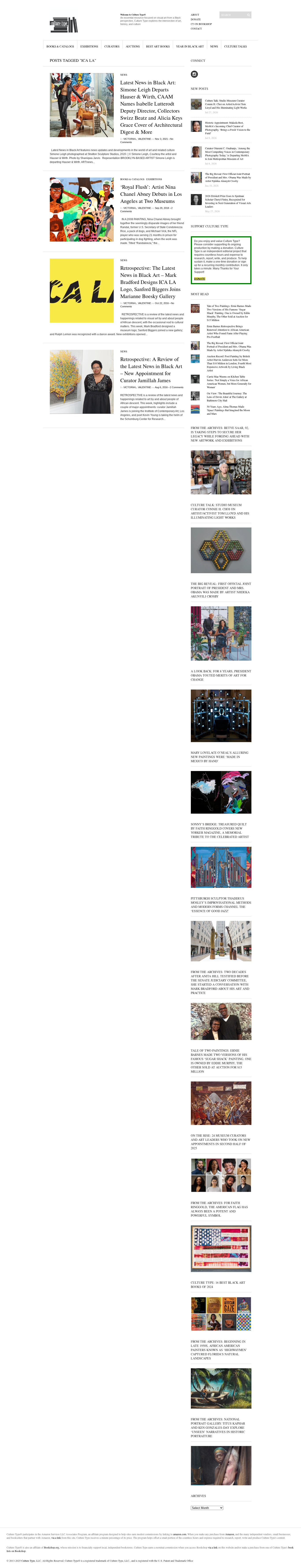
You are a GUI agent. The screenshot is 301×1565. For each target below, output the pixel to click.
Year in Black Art (190, 46)
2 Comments (177, 387)
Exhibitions (89, 46)
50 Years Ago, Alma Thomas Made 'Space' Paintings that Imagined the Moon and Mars (228, 410)
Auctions (133, 46)
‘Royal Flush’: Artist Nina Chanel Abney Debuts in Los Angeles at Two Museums (151, 193)
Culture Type (28, 1560)
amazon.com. (180, 1534)
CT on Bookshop (201, 24)
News (214, 46)
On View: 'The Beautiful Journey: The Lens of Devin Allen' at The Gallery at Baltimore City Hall (227, 396)
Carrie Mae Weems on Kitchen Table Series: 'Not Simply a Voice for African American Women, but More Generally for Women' (229, 382)
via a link (56, 1537)
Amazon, (230, 1534)
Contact (196, 28)
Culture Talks (235, 46)
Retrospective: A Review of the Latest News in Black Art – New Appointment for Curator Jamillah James (151, 369)
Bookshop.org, (52, 1547)
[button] (82, 105)
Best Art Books (158, 46)
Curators (111, 46)
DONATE (199, 278)
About (195, 14)
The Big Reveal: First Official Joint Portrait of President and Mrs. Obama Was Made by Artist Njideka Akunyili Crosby (229, 346)
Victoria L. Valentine (137, 139)
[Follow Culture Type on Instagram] (194, 76)
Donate (196, 19)
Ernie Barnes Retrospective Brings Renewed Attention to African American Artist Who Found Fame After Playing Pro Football (228, 331)
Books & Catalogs (60, 46)
